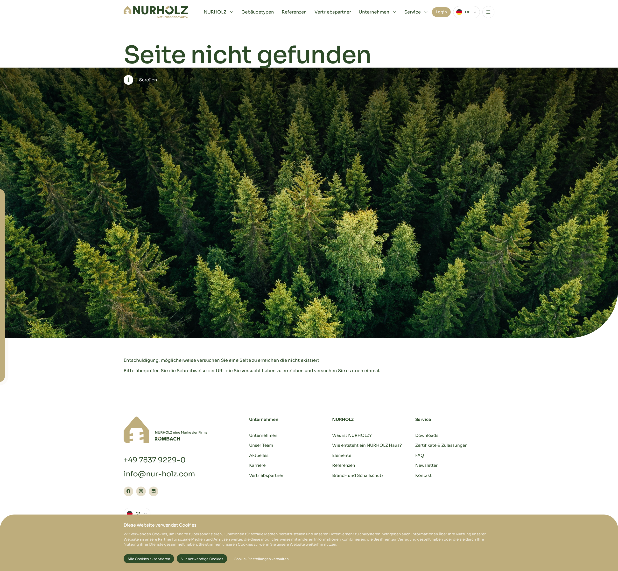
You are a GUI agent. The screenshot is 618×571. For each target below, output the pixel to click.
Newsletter (426, 465)
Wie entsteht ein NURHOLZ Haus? (367, 445)
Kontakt (423, 475)
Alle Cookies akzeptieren (148, 559)
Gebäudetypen (257, 12)
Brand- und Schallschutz (357, 475)
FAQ (419, 455)
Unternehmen (263, 435)
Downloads (426, 435)
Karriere (257, 465)
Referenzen (294, 12)
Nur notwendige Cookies (202, 559)
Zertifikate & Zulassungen (441, 445)
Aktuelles (258, 455)
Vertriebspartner (333, 12)
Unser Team (261, 445)
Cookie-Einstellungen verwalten (261, 559)
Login (441, 11)
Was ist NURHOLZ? (352, 435)
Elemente (341, 455)
